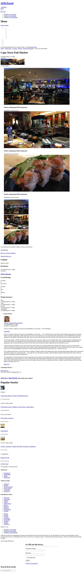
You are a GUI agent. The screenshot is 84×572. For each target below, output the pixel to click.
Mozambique (7, 509)
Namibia (6, 511)
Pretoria (20, 48)
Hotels (5, 476)
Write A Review (6, 274)
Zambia (6, 522)
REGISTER (13, 378)
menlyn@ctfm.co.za (6, 256)
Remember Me (31, 557)
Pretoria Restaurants (28, 48)
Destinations (7, 474)
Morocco (6, 508)
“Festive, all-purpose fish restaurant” (13, 323)
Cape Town (7, 499)
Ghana (5, 502)
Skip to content (4, 25)
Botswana (6, 497)
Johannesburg (7, 503)
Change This (33, 47)
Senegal (6, 516)
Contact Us (7, 491)
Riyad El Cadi (5, 457)
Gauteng (15, 48)
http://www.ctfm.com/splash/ (8, 253)
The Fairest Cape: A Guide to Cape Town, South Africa (17, 407)
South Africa (8, 48)
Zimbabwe (7, 524)
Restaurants (7, 477)
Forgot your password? (32, 563)
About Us (6, 484)
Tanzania (6, 521)
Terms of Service (8, 487)
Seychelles (6, 518)
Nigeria (6, 513)
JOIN (2, 8)
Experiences (7, 473)
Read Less (6, 364)
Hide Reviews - (5, 370)
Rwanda (6, 515)
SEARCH (4, 7)
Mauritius (6, 506)
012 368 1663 (4, 250)
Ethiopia (6, 500)
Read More (7, 331)
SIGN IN (3, 11)
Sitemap (6, 485)
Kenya (5, 505)
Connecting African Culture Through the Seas (14, 396)
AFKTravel (7, 3)
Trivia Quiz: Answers (7, 418)
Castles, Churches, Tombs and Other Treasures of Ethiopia (18, 446)
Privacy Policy (7, 488)
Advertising (4, 431)
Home (2, 48)
